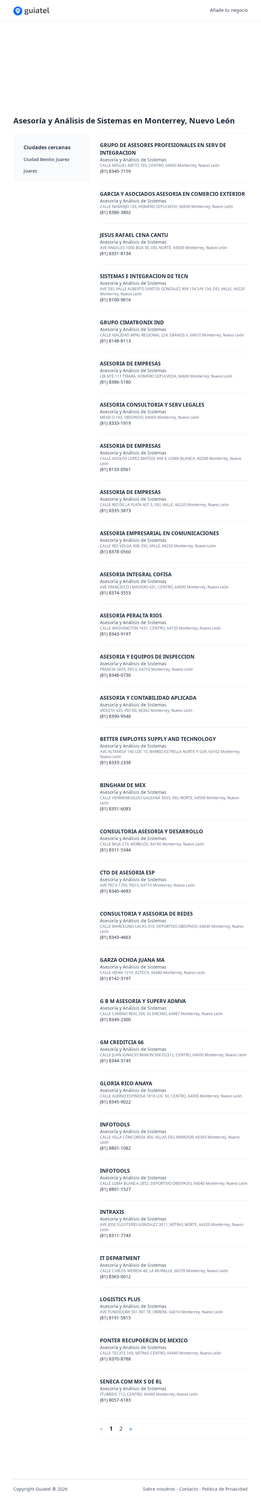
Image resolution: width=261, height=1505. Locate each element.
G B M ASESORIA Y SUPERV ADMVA (143, 1001)
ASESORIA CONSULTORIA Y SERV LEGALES (152, 404)
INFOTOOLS (115, 1124)
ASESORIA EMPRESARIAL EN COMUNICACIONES (159, 533)
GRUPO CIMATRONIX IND (132, 322)
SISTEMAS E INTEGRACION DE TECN (144, 276)
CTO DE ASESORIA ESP (127, 872)
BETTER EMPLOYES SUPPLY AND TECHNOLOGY (158, 738)
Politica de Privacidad (225, 1489)
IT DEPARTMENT (120, 1258)
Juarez (30, 171)
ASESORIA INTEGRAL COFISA (136, 574)
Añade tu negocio (229, 10)
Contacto (188, 1489)
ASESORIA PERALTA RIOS (131, 615)
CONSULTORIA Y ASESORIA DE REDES (146, 913)
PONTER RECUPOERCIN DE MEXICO (144, 1340)
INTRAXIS (112, 1211)
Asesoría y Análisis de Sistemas (133, 160)
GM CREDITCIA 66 (122, 1042)
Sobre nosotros (159, 1489)
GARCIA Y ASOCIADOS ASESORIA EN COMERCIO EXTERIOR (172, 193)
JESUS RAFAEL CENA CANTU (134, 235)
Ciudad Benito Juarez (46, 159)
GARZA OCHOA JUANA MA (132, 959)
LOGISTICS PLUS (120, 1299)
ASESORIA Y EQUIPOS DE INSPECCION (147, 656)
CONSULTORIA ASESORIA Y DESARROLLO (151, 831)
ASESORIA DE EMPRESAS (130, 363)
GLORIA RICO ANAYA (126, 1083)
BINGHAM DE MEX (123, 785)
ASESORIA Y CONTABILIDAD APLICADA (148, 697)
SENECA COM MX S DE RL (131, 1381)
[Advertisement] (130, 70)
